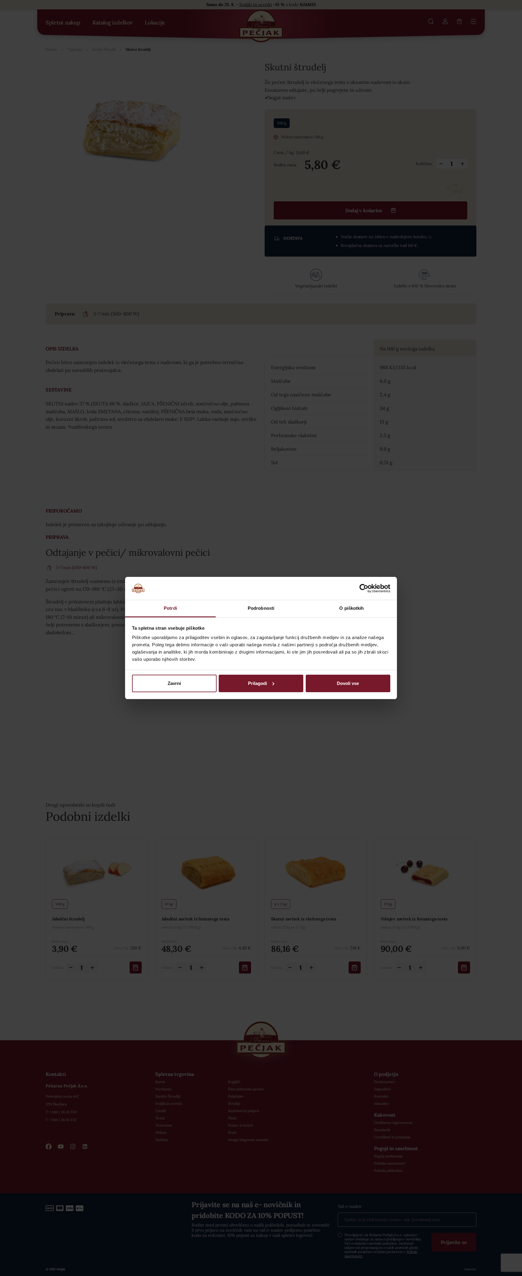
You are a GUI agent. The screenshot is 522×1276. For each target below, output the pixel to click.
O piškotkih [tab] (351, 608)
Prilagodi (257, 683)
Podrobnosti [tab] (261, 608)
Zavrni (174, 683)
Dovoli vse (348, 683)
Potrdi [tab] (170, 608)
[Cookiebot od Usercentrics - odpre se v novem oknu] (363, 588)
